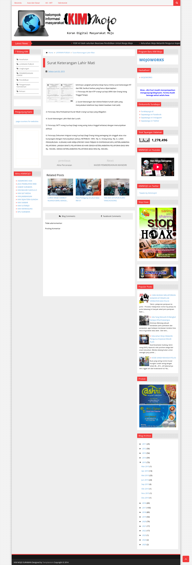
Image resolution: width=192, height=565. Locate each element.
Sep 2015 (145, 484)
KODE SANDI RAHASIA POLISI (164, 357)
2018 (144, 512)
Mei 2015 (145, 475)
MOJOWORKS (146, 77)
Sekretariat (62, 3)
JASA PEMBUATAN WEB (27, 184)
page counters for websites (27, 121)
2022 (144, 530)
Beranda (18, 3)
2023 (144, 535)
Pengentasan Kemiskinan (23, 85)
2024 (144, 540)
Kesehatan (23, 59)
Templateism (48, 562)
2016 (144, 503)
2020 (144, 521)
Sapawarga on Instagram (151, 117)
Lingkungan (24, 68)
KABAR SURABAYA (25, 187)
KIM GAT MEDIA (24, 193)
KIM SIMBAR (23, 202)
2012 (144, 448)
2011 (144, 444)
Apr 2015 (145, 471)
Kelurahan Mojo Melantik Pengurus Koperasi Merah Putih (159, 43)
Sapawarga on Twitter (150, 121)
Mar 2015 (145, 466)
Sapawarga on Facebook (151, 114)
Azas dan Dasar (33, 3)
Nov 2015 (145, 493)
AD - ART (48, 3)
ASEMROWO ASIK (25, 180)
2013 (144, 453)
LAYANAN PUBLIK (26, 64)
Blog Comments (68, 216)
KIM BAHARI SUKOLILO (27, 190)
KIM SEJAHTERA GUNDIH (28, 199)
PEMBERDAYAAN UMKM (25, 74)
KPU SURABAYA (24, 212)
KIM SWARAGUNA (25, 208)
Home (50, 52)
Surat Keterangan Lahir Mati (84, 52)
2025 (144, 544)
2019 (144, 517)
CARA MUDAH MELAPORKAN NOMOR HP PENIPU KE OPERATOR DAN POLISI (163, 298)
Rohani (22, 91)
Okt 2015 (145, 488)
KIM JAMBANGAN (25, 196)
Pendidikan (24, 80)
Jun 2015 (144, 480)
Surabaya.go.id (147, 111)
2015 (144, 462)
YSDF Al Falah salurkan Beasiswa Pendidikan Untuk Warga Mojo (93, 43)
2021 (144, 526)
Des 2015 (145, 497)
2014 (144, 457)
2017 (144, 507)
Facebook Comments (112, 216)
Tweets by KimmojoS (148, 193)
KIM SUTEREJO (24, 205)
